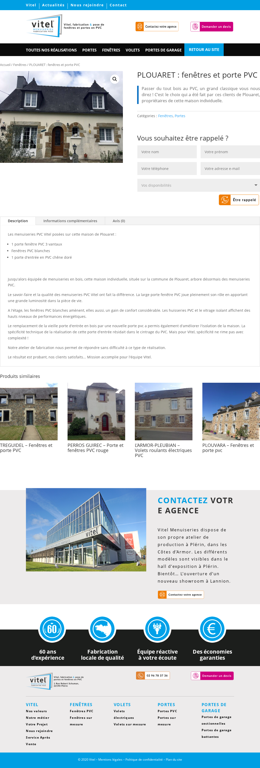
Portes (180, 115)
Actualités (53, 5)
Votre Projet (36, 724)
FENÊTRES (111, 50)
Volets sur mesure (130, 724)
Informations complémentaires (70, 220)
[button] (114, 79)
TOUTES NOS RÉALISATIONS (51, 50)
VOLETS (133, 50)
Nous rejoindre (87, 5)
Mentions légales (110, 759)
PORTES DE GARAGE (163, 50)
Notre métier (37, 717)
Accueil (5, 64)
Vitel (31, 5)
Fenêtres (19, 64)
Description (18, 220)
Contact (118, 5)
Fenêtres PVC (81, 711)
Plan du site (174, 759)
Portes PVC (167, 711)
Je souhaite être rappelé (226, 199)
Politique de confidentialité (144, 759)
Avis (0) (119, 220)
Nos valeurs (36, 711)
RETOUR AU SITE (204, 50)
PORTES (89, 50)
